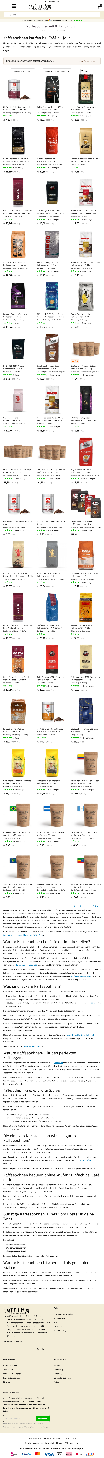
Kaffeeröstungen (61, 1330)
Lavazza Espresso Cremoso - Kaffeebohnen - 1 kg (15, 315)
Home (41, 30)
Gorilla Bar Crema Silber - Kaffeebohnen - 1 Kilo (82, 315)
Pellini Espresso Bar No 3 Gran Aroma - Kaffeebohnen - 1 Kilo (16, 160)
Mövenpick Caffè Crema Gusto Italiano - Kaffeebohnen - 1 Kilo (50, 315)
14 (53, 426)
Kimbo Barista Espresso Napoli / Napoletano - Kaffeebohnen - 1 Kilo (85, 211)
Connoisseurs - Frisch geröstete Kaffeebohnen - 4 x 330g (51, 470)
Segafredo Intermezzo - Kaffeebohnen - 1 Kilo (81, 470)
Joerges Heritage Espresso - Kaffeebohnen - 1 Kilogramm (15, 263)
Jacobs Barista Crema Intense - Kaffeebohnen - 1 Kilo (84, 108)
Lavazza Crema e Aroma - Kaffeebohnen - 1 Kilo (14, 730)
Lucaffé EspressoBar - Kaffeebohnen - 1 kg (46, 160)
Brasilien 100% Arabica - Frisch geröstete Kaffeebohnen (16, 833)
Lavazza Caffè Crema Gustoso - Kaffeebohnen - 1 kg (84, 574)
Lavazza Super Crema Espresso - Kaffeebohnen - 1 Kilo (85, 730)
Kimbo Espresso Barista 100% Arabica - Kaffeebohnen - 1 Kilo (50, 419)
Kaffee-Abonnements (12, 1373)
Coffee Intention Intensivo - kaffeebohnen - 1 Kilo (49, 782)
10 (87, 737)
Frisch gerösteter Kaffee (63, 1314)
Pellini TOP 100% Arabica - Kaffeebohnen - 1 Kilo (14, 367)
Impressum (74, 1443)
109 (87, 478)
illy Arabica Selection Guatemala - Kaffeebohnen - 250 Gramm (17, 108)
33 (53, 374)
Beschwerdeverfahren (34, 1443)
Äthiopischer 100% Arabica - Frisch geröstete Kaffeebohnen (86, 885)
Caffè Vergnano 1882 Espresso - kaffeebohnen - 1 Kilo (51, 678)
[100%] (7, 323)
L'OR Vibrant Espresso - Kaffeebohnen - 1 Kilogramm (83, 419)
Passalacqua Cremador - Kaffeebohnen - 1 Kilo (81, 626)
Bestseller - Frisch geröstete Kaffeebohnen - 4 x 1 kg (83, 367)
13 (53, 478)
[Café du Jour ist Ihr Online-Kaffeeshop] (52, 6)
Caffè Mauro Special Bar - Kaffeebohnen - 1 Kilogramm (49, 626)
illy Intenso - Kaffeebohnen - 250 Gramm (51, 522)
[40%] (75, 115)
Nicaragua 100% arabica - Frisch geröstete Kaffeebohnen (50, 833)
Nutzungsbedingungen (32, 1427)
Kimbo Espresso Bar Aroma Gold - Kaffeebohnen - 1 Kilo (85, 263)
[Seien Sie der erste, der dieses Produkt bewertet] (7, 115)
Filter (86, 71)
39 (20, 841)
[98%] (41, 271)
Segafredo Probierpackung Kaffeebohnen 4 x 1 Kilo (82, 522)
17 (20, 478)
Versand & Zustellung (62, 1377)
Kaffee (49, 30)
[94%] (7, 530)
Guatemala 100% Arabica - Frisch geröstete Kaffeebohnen (85, 833)
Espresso (94, 1002)
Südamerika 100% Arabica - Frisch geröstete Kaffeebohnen (17, 885)
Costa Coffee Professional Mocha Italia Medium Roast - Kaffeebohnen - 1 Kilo (17, 626)
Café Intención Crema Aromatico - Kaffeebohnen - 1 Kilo (17, 782)
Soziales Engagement (11, 1377)
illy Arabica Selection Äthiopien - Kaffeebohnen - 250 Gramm (51, 730)
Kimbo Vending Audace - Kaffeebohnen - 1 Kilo (47, 263)
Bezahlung (58, 1373)
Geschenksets (60, 1326)
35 (87, 893)
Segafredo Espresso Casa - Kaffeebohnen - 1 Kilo (48, 367)
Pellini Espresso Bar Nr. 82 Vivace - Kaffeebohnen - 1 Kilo (51, 108)
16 (87, 686)
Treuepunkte (8, 1369)
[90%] (7, 167)
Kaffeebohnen (59, 1318)
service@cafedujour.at (16, 1341)
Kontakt (57, 1365)
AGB (67, 1443)
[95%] (75, 271)
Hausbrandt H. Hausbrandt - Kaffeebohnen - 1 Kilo (49, 574)
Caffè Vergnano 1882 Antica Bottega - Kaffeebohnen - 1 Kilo (51, 211)
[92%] (41, 115)
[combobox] (52, 15)
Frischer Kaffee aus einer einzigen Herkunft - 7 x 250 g (17, 470)
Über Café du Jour (10, 1365)
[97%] (41, 219)
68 (53, 893)
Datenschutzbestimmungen (12, 1427)
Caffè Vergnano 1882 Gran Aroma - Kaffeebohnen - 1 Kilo (85, 678)
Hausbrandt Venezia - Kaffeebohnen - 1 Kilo (12, 419)
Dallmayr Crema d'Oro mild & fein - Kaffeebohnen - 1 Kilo (85, 160)
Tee (55, 1322)
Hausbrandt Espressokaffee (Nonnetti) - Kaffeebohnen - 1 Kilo (18, 574)
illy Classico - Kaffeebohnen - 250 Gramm (17, 522)
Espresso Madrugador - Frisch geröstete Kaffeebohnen (50, 885)
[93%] (41, 167)
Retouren (57, 1381)
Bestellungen (59, 1369)
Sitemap (6, 1381)
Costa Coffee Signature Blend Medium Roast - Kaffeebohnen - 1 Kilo (18, 678)
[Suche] (7, 14)
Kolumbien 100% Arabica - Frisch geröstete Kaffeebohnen (85, 782)
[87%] (7, 375)
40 (87, 374)
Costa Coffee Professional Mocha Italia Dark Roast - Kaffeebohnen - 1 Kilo (18, 211)
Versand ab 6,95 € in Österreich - (53, 1)
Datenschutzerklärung (53, 1443)
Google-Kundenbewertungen (62, 20)
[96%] (41, 375)
